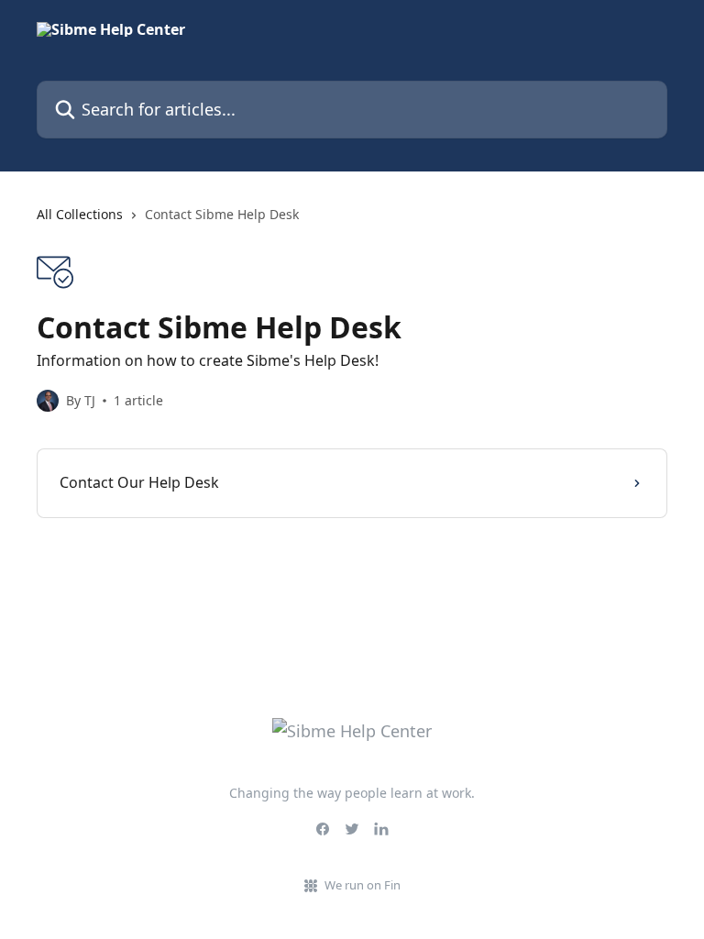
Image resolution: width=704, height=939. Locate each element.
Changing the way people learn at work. (352, 792)
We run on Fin (362, 885)
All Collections (80, 214)
